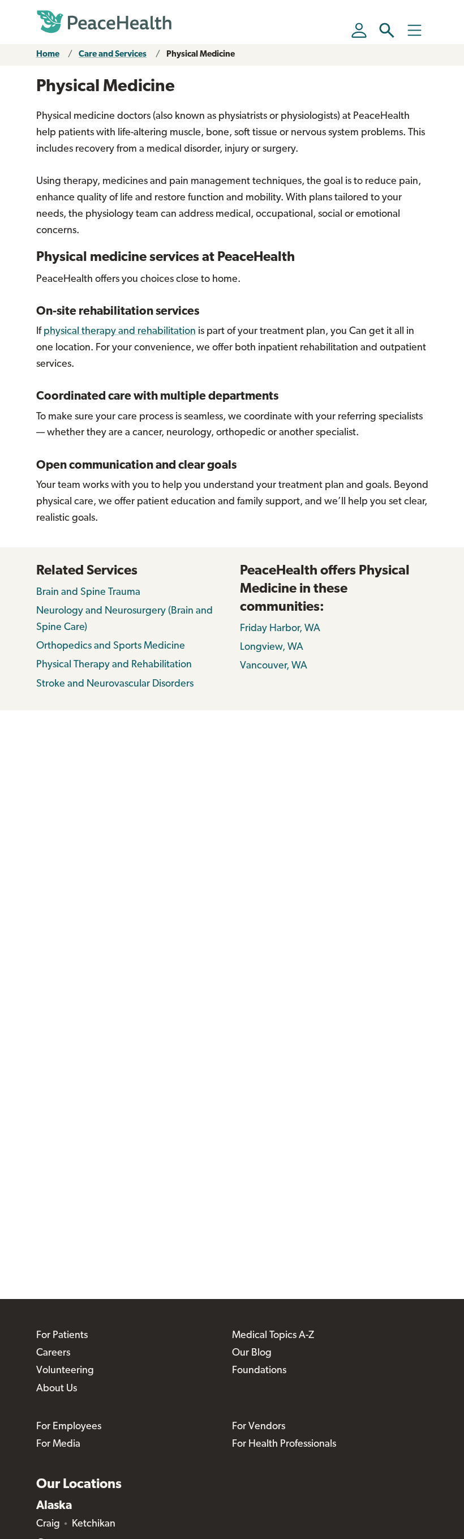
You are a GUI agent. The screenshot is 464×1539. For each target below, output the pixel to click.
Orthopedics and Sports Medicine (110, 646)
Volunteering (65, 1371)
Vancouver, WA (273, 666)
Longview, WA (271, 647)
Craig (48, 1524)
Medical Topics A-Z (273, 1336)
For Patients (62, 1336)
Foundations (259, 1371)
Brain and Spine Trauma (88, 593)
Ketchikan (93, 1524)
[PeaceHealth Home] (104, 22)
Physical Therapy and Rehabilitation (114, 665)
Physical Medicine (200, 54)
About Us (56, 1389)
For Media (58, 1444)
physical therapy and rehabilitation (120, 332)
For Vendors (258, 1427)
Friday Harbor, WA (280, 629)
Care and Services (113, 54)
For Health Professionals (284, 1444)
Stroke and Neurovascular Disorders (115, 684)
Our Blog (252, 1353)
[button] (387, 30)
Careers (53, 1353)
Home (47, 54)
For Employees (68, 1427)
